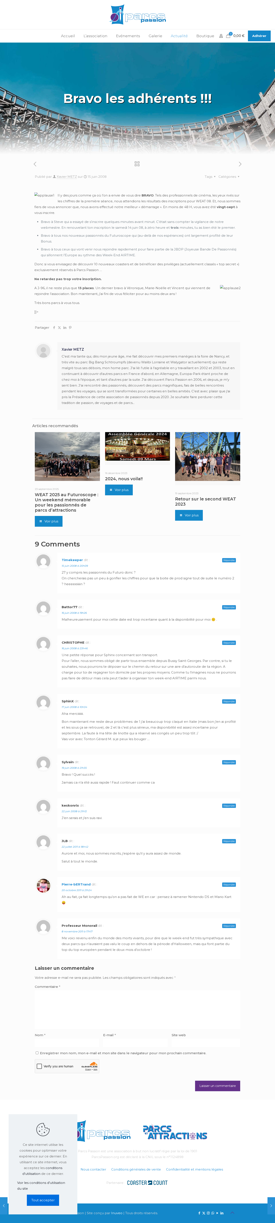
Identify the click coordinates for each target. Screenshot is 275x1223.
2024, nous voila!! (124, 478)
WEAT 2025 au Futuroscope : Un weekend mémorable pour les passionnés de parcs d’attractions (66, 502)
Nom (40, 1035)
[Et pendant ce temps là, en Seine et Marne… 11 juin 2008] (4, 1205)
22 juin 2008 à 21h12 (74, 811)
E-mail (109, 1035)
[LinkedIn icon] (221, 1213)
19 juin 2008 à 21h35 (74, 767)
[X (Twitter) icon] (203, 1213)
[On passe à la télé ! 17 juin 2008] (271, 1205)
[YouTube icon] (217, 1213)
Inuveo (116, 1213)
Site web (179, 1035)
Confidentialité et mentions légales (194, 1169)
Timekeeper (72, 560)
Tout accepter (43, 1200)
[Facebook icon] (199, 1213)
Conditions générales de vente (136, 1169)
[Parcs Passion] (137, 14)
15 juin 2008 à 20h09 (75, 565)
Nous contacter (93, 1169)
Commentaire (47, 987)
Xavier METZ (67, 177)
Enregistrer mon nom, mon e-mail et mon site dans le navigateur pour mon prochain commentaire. (123, 1053)
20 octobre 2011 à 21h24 (77, 890)
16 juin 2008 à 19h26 (74, 612)
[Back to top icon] (232, 1212)
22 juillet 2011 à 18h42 (75, 846)
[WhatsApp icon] (212, 1213)
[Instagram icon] (208, 1213)
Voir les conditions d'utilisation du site (41, 1186)
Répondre (229, 560)
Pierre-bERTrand (76, 884)
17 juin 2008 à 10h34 (74, 707)
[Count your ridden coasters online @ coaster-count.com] (147, 1182)
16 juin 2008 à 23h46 (75, 648)
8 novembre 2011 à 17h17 (77, 931)
